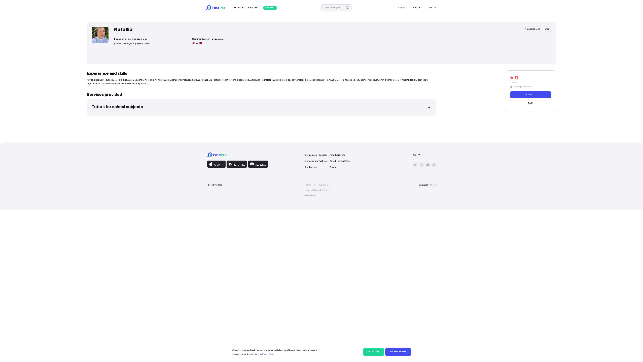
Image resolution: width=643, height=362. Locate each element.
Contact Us (311, 167)
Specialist (270, 8)
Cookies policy (310, 195)
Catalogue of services (316, 155)
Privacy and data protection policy (317, 190)
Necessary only (398, 352)
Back (547, 29)
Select (530, 94)
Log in (401, 8)
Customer (253, 8)
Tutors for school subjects (117, 106)
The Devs (434, 185)
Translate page (532, 29)
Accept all (373, 352)
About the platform (340, 161)
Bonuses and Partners (316, 161)
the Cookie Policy (266, 354)
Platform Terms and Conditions (316, 185)
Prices (333, 167)
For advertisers (337, 155)
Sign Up (417, 8)
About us (239, 8)
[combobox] (429, 8)
